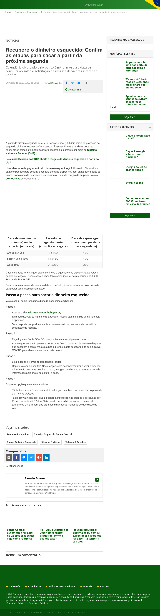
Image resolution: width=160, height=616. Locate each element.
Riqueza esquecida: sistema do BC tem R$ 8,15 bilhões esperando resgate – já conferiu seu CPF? (87, 535)
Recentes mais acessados (127, 39)
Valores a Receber (75, 442)
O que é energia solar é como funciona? (135, 154)
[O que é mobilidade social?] (116, 139)
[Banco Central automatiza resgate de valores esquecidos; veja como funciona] (21, 524)
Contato (104, 586)
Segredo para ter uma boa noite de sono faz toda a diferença (136, 66)
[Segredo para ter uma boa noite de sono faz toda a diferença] (116, 66)
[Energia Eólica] (116, 186)
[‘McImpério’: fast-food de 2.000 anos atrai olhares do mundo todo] (116, 83)
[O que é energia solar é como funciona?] (116, 155)
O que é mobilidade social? (137, 137)
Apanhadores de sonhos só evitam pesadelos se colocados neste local (128, 101)
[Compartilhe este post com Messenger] (79, 83)
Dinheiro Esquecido (18, 434)
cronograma (13, 178)
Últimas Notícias (50, 442)
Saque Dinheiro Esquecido (21, 442)
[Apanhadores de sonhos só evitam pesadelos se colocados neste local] (116, 100)
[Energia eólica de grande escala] (116, 170)
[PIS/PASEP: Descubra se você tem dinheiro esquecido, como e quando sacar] (54, 524)
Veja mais (130, 117)
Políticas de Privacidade (62, 586)
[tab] (130, 40)
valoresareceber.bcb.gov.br (44, 312)
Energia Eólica (134, 182)
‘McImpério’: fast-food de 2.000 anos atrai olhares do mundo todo (137, 83)
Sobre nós (14, 586)
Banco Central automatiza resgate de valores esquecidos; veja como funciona (21, 534)
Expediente (34, 586)
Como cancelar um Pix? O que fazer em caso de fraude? (137, 201)
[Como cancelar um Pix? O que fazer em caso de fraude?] (116, 202)
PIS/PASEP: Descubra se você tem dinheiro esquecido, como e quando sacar (54, 534)
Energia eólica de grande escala (136, 168)
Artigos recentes (122, 127)
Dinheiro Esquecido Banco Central (53, 434)
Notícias (12, 40)
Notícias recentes (122, 53)
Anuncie (87, 586)
